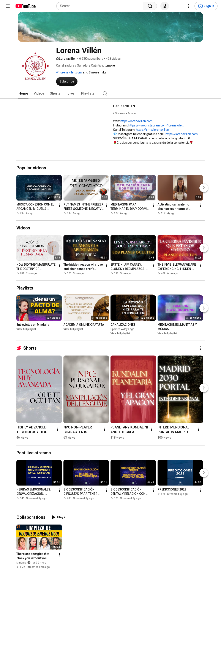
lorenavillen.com (70, 72)
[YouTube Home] (25, 6)
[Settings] (188, 6)
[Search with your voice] (164, 6)
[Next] (203, 188)
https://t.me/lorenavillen (152, 129)
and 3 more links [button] (94, 72)
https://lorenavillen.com (136, 121)
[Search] (150, 6)
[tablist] (110, 93)
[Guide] (7, 6)
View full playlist (26, 329)
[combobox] (101, 6)
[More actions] (59, 205)
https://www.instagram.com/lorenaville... (156, 125)
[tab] (23, 93)
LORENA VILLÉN (124, 106)
